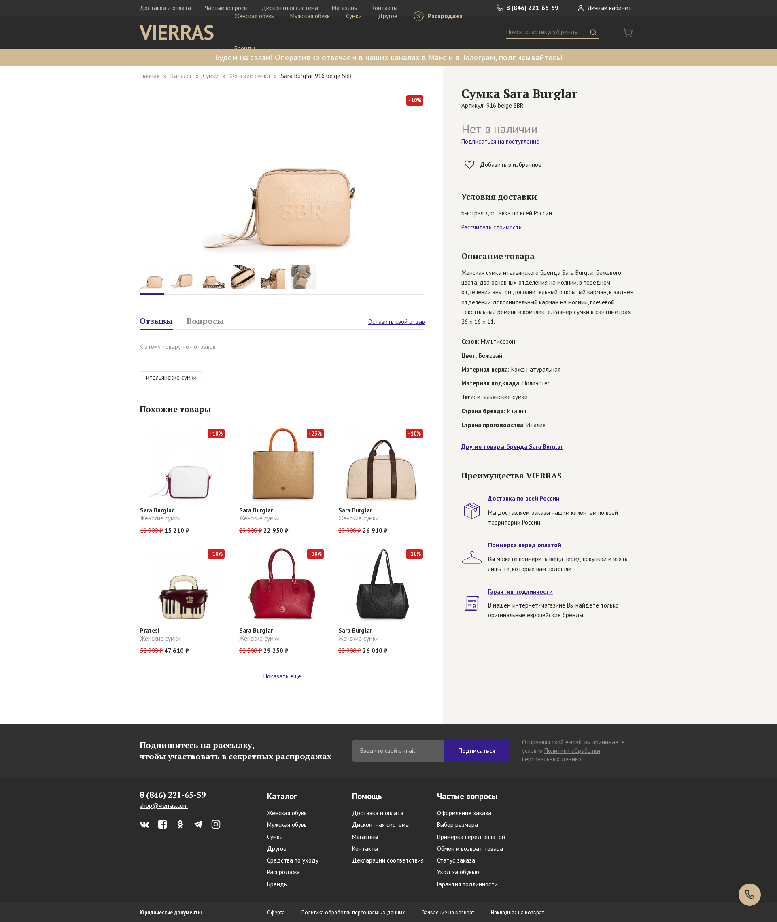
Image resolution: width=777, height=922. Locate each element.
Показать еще (282, 676)
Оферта (276, 912)
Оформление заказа (464, 813)
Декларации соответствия (388, 860)
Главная (149, 76)
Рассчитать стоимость (491, 227)
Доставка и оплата (165, 8)
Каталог (181, 76)
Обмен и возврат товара (470, 848)
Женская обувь (254, 16)
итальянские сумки (171, 377)
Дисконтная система (380, 825)
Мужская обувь (310, 16)
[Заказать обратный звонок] (750, 895)
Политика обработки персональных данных (353, 912)
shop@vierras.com (164, 805)
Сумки (354, 16)
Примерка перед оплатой (471, 837)
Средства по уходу (292, 860)
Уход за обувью (458, 872)
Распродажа (444, 16)
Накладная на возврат (517, 912)
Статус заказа (456, 860)
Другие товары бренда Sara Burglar (512, 446)
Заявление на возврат (448, 912)
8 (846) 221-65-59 (531, 8)
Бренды (244, 48)
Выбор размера (457, 825)
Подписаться (476, 750)
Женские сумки (249, 76)
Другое (387, 16)
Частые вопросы (467, 796)
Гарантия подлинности (467, 884)
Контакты (365, 848)
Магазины (365, 837)
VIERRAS (177, 32)
